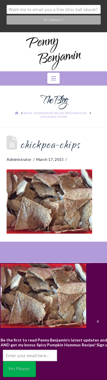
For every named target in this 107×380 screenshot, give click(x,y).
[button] (53, 78)
